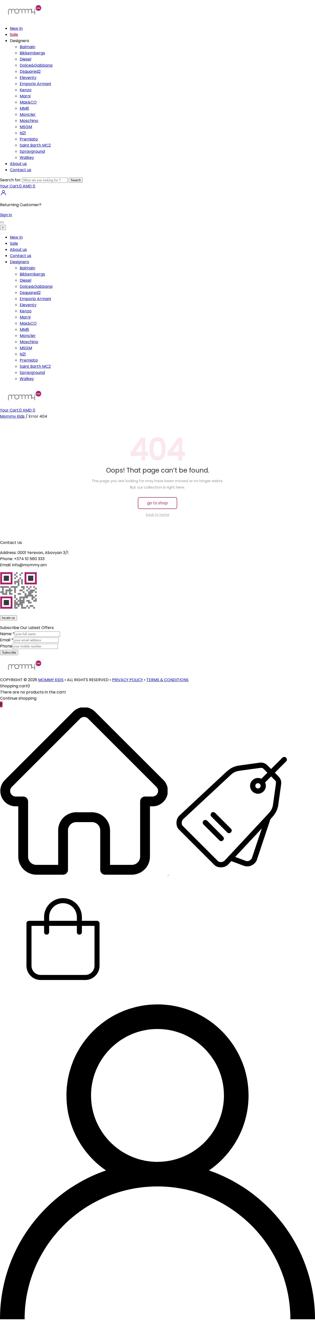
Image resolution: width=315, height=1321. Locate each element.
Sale (14, 34)
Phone (6, 646)
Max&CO (28, 102)
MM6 (24, 108)
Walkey (27, 157)
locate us (8, 618)
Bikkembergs (32, 53)
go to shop (157, 503)
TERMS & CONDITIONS (167, 680)
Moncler (28, 114)
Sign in (6, 215)
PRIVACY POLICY (127, 680)
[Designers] (232, 873)
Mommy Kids (12, 416)
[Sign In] (3, 195)
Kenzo (26, 90)
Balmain (27, 47)
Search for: (10, 180)
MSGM (26, 127)
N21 (23, 133)
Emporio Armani (35, 84)
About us (18, 164)
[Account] (157, 1318)
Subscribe (9, 652)
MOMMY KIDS (50, 680)
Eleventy (28, 77)
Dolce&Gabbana (36, 65)
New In (16, 28)
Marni (25, 96)
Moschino (29, 120)
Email (6, 640)
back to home (157, 514)
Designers (19, 262)
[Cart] (63, 1001)
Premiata (29, 139)
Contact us (20, 170)
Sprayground (32, 151)
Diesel (25, 59)
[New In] (84, 873)
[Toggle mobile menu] (2, 222)
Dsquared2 (30, 71)
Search (76, 180)
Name (7, 634)
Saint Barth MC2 (35, 145)
